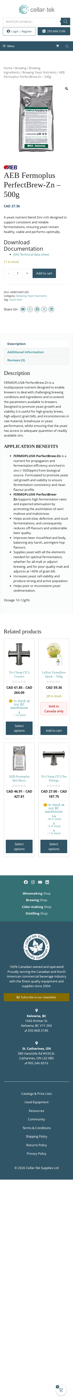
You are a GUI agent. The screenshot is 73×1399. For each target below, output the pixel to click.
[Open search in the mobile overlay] (36, 21)
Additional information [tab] (25, 352)
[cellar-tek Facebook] (25, 882)
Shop (37, 893)
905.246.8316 (38, 1063)
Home (8, 68)
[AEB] (11, 168)
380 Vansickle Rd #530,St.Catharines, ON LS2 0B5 (36, 1053)
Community (36, 1119)
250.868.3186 (38, 1030)
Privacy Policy (36, 1153)
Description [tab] (16, 344)
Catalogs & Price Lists (36, 1093)
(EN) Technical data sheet (31, 254)
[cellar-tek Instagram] (32, 882)
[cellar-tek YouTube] (40, 882)
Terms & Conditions (36, 1128)
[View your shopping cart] (57, 46)
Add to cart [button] (54, 730)
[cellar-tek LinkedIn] (47, 882)
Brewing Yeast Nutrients (39, 72)
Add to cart (44, 273)
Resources (36, 1111)
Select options (19, 728)
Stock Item (15, 299)
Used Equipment (37, 1102)
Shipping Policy (36, 1136)
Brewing (20, 68)
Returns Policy (36, 1145)
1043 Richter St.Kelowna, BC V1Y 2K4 (36, 1021)
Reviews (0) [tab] (16, 360)
